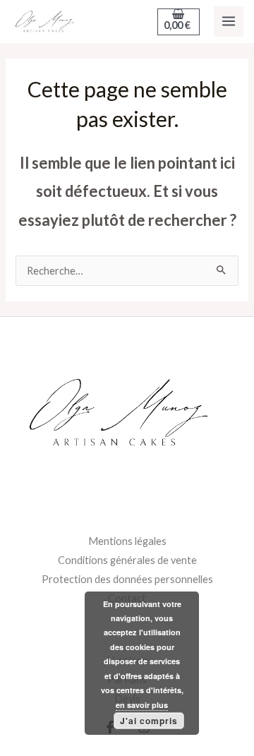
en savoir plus (142, 705)
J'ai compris (149, 720)
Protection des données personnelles (127, 579)
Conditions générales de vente (127, 560)
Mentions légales (127, 541)
